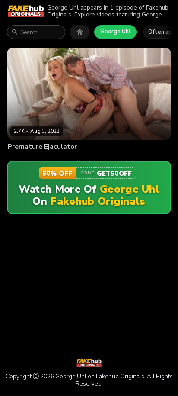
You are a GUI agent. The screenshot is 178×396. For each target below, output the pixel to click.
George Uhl (115, 31)
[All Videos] (80, 32)
